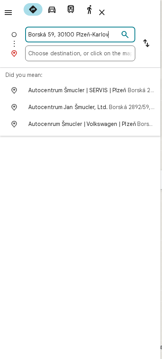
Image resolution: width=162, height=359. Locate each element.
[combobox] (73, 34)
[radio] (33, 9)
